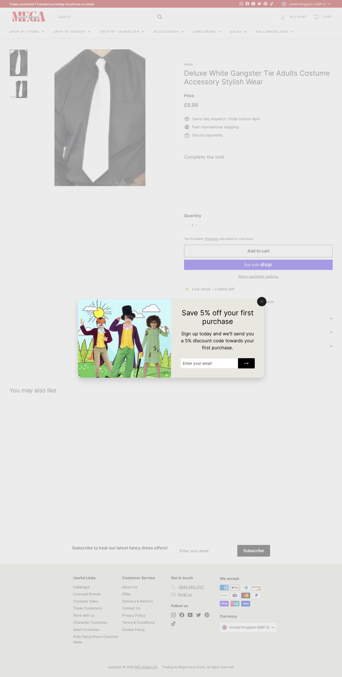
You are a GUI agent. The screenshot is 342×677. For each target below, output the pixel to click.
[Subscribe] (246, 363)
